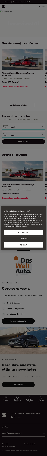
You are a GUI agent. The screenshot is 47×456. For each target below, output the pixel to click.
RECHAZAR (23, 245)
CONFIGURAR (23, 238)
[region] (23, 228)
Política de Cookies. (21, 226)
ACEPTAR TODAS (23, 232)
